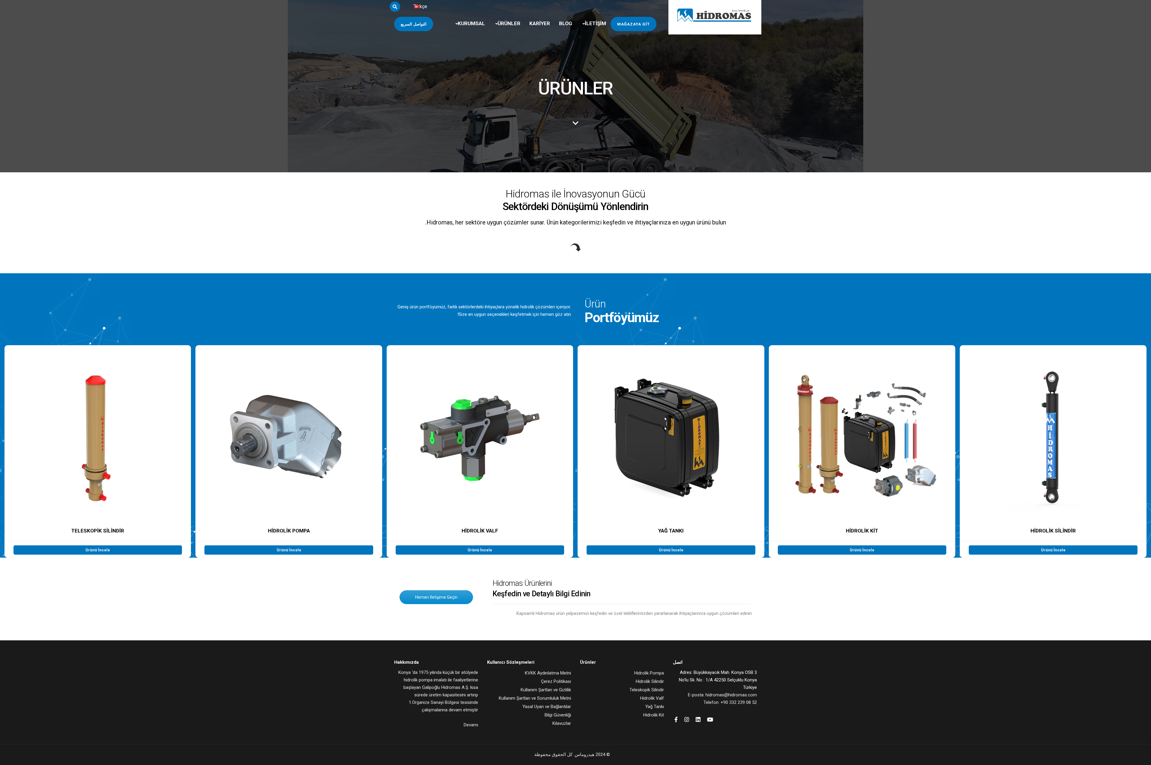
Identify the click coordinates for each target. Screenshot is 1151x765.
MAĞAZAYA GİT (633, 24)
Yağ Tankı (654, 706)
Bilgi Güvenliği (558, 715)
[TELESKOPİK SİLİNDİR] (97, 451)
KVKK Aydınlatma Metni (548, 673)
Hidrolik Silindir (650, 681)
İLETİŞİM (595, 23)
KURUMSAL (471, 23)
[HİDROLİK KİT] (862, 451)
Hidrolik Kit (653, 715)
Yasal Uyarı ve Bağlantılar (546, 706)
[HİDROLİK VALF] (480, 451)
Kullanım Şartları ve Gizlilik (546, 689)
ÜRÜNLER (509, 23)
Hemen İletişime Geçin (436, 597)
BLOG (565, 23)
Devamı (471, 725)
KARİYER (539, 23)
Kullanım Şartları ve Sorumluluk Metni (535, 698)
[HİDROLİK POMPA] (288, 451)
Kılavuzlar (561, 723)
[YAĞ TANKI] (671, 451)
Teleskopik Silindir (646, 689)
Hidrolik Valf (652, 698)
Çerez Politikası (556, 681)
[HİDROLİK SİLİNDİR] (1053, 451)
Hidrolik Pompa (649, 673)
